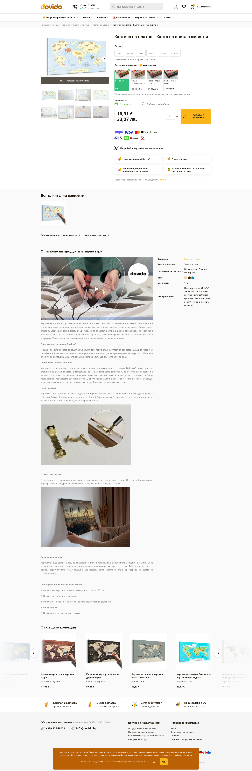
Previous (34, 652)
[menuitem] (60, 17)
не (154, 761)
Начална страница (49, 24)
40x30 (130, 53)
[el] (209, 752)
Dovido (162, 179)
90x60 (151, 53)
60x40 (140, 53)
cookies (85, 755)
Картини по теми (81, 24)
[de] (201, 752)
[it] (205, 752)
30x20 (119, 53)
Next (104, 59)
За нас (173, 728)
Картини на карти (101, 24)
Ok (163, 761)
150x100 (174, 53)
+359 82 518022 (55, 728)
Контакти (174, 735)
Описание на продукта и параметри (59, 235)
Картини (66, 24)
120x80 (162, 53)
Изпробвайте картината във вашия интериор (142, 148)
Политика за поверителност (141, 732)
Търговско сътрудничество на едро (187, 739)
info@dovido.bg (85, 728)
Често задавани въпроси (182, 732)
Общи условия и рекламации (142, 728)
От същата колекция (95, 235)
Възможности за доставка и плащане (146, 735)
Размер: (119, 46)
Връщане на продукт (138, 739)
